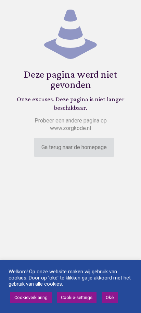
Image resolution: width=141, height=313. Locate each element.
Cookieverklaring (31, 297)
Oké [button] (110, 297)
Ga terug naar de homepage (74, 147)
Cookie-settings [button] (76, 297)
